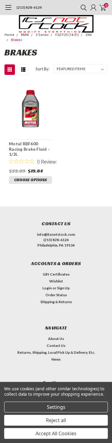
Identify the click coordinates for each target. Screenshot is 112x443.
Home (9, 35)
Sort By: (42, 68)
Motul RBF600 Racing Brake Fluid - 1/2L (29, 149)
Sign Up (63, 288)
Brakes (16, 40)
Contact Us (56, 345)
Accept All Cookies (56, 433)
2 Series (42, 35)
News (56, 359)
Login (47, 288)
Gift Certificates (56, 274)
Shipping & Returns (56, 302)
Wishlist (56, 281)
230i (88, 35)
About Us (56, 338)
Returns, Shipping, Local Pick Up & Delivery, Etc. (56, 352)
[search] (82, 7)
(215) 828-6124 (29, 7)
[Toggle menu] (8, 10)
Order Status (56, 295)
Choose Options (30, 179)
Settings (56, 407)
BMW (25, 35)
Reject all (56, 420)
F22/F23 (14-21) (67, 35)
